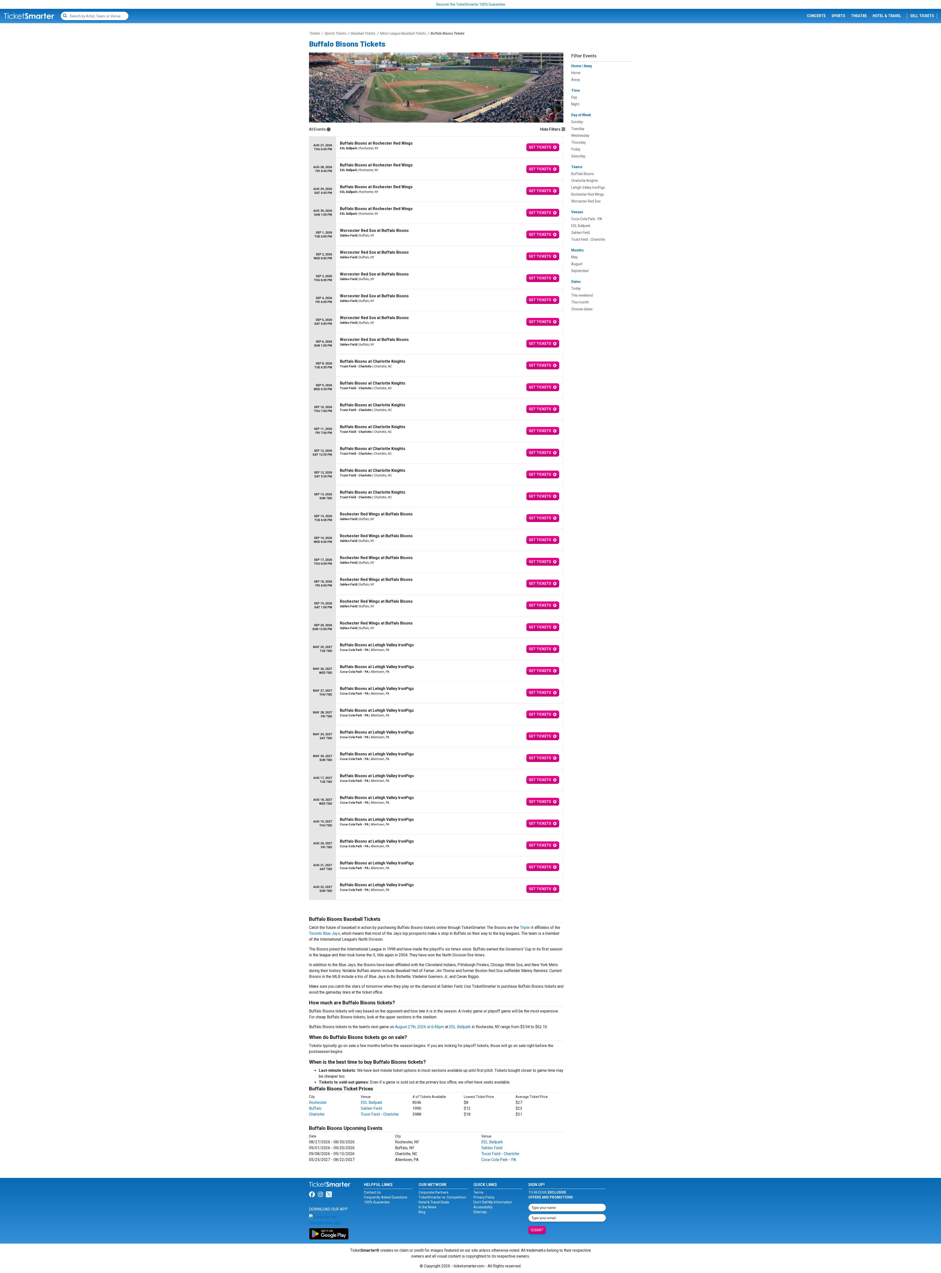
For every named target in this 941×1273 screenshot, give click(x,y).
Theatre (859, 15)
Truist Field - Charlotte (380, 1114)
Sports (838, 15)
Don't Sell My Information (492, 1202)
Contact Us (372, 1192)
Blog (422, 1212)
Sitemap (480, 1212)
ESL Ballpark (460, 1026)
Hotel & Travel (887, 15)
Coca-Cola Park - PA (498, 1159)
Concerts (816, 15)
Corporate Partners (433, 1192)
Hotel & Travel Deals (434, 1202)
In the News (427, 1207)
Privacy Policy (484, 1197)
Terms (478, 1192)
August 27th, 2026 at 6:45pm (419, 1026)
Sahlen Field (371, 1108)
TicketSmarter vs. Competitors (442, 1197)
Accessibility (483, 1207)
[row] (436, 147)
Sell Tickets (922, 15)
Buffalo (315, 1108)
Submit (537, 1230)
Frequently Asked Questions (385, 1197)
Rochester (318, 1102)
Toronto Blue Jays (324, 933)
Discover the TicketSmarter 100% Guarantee (470, 4)
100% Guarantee (377, 1202)
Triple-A (526, 927)
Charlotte (316, 1114)
